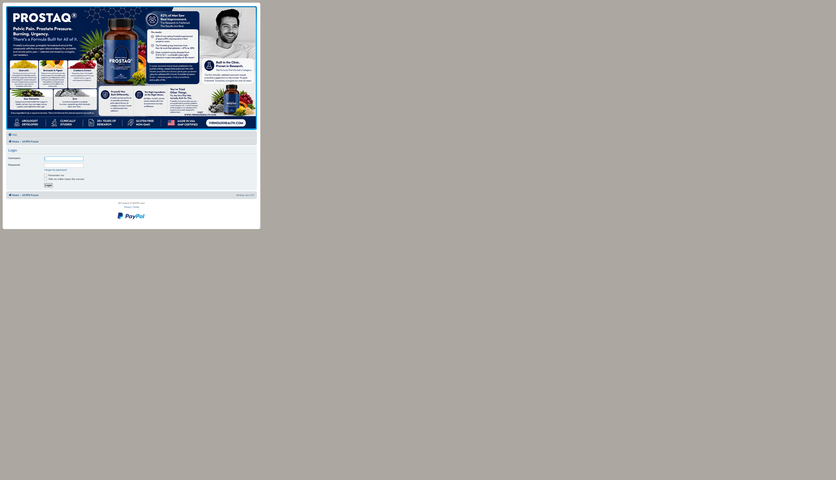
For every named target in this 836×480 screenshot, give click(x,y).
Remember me (56, 175)
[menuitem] (12, 134)
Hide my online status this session (66, 179)
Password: (14, 165)
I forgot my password (55, 170)
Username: (14, 158)
